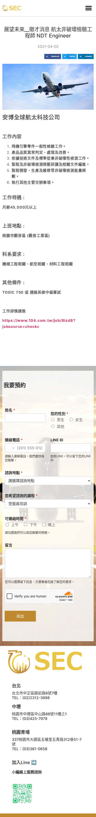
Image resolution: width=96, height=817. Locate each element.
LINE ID (57, 440)
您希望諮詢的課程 (21, 495)
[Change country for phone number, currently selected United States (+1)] (10, 447)
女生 (79, 419)
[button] (88, 8)
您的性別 (59, 413)
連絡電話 (14, 440)
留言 (8, 545)
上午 (15, 524)
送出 (20, 616)
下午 (33, 524)
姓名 (10, 410)
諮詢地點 (14, 472)
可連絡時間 (15, 518)
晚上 (51, 524)
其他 (60, 426)
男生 (60, 419)
